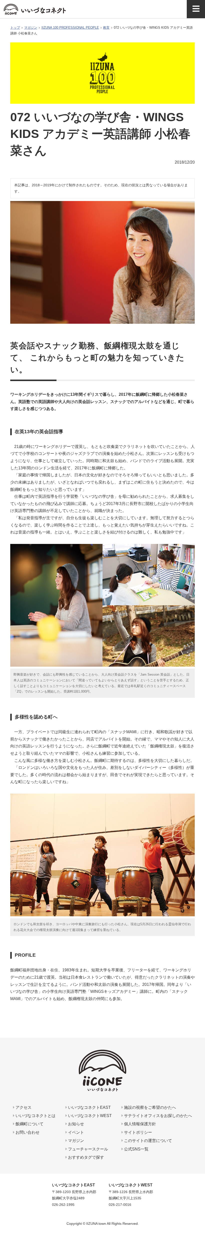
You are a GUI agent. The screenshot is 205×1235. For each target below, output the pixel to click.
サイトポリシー (137, 1132)
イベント (75, 1132)
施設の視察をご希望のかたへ (149, 1107)
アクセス (23, 1107)
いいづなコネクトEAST (89, 1107)
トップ (15, 27)
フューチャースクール (87, 1149)
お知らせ (75, 1124)
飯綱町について (29, 1124)
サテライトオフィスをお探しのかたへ (157, 1116)
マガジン (30, 27)
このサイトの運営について (147, 1140)
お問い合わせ (27, 1132)
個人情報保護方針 (139, 1124)
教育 (106, 27)
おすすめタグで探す (85, 1157)
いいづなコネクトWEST (89, 1116)
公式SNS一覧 (135, 1149)
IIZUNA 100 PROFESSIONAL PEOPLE (70, 27)
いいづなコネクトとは (35, 1116)
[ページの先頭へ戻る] (199, 1211)
